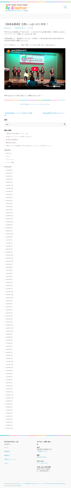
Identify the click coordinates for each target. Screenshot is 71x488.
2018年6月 (9, 410)
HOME (22, 104)
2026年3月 (9, 182)
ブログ (29, 28)
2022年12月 (9, 255)
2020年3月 (9, 352)
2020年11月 (9, 328)
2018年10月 (9, 398)
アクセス (40, 104)
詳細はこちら (42, 451)
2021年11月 (9, 294)
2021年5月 (9, 313)
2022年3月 (9, 282)
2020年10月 (9, 331)
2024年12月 (9, 215)
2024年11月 (9, 218)
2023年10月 (9, 234)
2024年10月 (9, 222)
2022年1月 (9, 288)
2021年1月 (9, 322)
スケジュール (33, 104)
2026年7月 (9, 173)
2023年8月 (9, 237)
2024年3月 (9, 228)
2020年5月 (9, 346)
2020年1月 (9, 358)
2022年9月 (9, 264)
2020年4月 (9, 349)
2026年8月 (9, 170)
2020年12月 (9, 325)
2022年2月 (9, 285)
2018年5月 (9, 413)
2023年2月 (9, 249)
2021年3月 (9, 316)
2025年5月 (9, 203)
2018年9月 (9, 401)
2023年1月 (9, 252)
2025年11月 (9, 185)
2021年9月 (9, 300)
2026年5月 (9, 179)
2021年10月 (9, 297)
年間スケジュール (9, 459)
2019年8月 (9, 373)
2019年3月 (9, 386)
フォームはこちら (42, 463)
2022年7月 (9, 270)
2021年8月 (9, 304)
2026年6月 (9, 176)
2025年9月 (9, 191)
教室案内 (27, 104)
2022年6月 (9, 273)
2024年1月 (9, 231)
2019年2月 (9, 389)
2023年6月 (9, 243)
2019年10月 (9, 367)
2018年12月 (9, 392)
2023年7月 (9, 240)
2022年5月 (9, 276)
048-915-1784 (41, 457)
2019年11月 (9, 364)
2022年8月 (9, 267)
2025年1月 (9, 212)
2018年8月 (9, 404)
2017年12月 (9, 428)
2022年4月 (9, 279)
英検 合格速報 (11, 139)
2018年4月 (9, 416)
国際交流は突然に (11, 142)
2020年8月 (9, 337)
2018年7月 (9, 407)
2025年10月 (9, 188)
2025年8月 (9, 194)
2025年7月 (9, 197)
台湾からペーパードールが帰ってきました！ (20, 136)
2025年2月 (9, 209)
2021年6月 (9, 310)
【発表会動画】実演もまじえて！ (53, 113)
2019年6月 (9, 379)
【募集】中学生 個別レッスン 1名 (17, 133)
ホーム (6, 447)
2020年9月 (9, 334)
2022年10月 (9, 261)
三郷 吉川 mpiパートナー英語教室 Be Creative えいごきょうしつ (29, 483)
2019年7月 (9, 376)
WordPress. (18, 485)
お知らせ (8, 153)
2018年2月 (9, 422)
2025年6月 (9, 200)
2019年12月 (9, 361)
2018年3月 (9, 419)
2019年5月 (9, 383)
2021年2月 (9, 319)
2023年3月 (9, 246)
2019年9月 (9, 370)
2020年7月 (9, 340)
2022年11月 (9, 258)
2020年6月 (9, 343)
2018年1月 (9, 425)
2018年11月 (9, 395)
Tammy (8, 28)
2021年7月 (9, 307)
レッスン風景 (10, 162)
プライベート (10, 159)
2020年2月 (9, 355)
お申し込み (47, 104)
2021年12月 (9, 291)
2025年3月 (9, 206)
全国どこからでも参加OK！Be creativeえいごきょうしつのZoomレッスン (28, 145)
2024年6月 (9, 225)
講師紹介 (7, 455)
